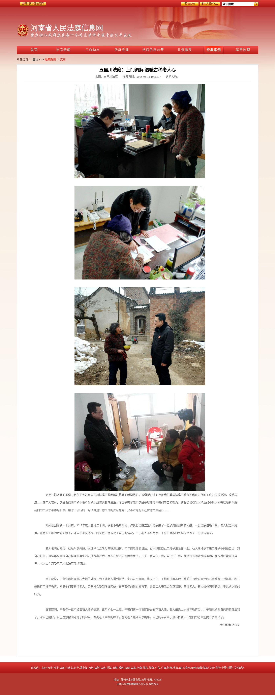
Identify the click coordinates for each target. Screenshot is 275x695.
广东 (157, 667)
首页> (36, 59)
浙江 (109, 667)
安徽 (115, 667)
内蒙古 (69, 667)
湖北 (145, 667)
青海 (217, 667)
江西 (127, 667)
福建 (121, 667)
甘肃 (211, 667)
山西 (62, 667)
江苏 (103, 667)
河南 (139, 667)
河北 (56, 667)
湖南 (151, 667)
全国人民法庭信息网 (33, 3)
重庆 (175, 667)
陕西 (205, 667)
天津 (50, 667)
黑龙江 (83, 667)
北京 (43, 667)
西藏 (199, 667)
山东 (133, 667)
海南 (169, 667)
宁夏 (223, 667)
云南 (193, 667)
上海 (97, 667)
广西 (163, 667)
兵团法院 (238, 667)
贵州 (187, 667)
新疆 (229, 667)
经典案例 (50, 59)
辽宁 (76, 667)
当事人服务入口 (209, 3)
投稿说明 (190, 3)
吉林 (91, 667)
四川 (181, 667)
